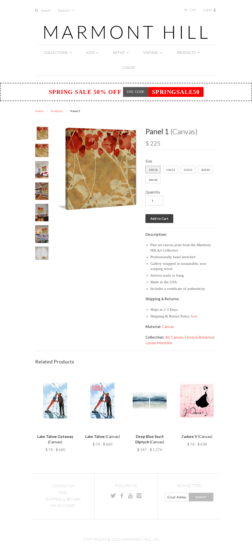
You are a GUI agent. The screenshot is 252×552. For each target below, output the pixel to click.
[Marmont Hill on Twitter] (113, 495)
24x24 (170, 170)
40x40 (205, 170)
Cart (192, 10)
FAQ (62, 492)
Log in (207, 10)
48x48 (153, 180)
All (167, 337)
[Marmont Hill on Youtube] (130, 495)
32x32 (188, 170)
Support (64, 10)
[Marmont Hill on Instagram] (139, 495)
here (194, 316)
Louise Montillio (158, 343)
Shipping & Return (63, 499)
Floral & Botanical (199, 337)
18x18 (153, 170)
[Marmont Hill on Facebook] (122, 495)
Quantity (152, 192)
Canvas (168, 326)
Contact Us (63, 486)
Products (57, 111)
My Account (63, 505)
